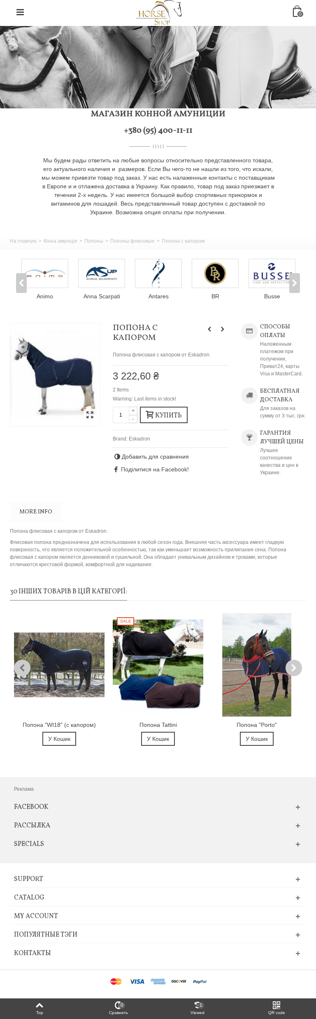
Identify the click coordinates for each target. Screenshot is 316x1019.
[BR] (214, 273)
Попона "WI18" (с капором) (59, 724)
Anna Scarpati (101, 296)
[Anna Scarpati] (101, 273)
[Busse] (271, 273)
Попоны (93, 241)
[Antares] (158, 273)
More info (35, 512)
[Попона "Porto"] (256, 665)
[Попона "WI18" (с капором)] (59, 665)
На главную (23, 241)
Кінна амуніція (60, 241)
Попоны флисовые (132, 241)
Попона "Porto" (257, 724)
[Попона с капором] (55, 374)
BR (215, 296)
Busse (272, 296)
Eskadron (139, 439)
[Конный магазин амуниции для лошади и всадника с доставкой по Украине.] (159, 12)
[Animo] (44, 273)
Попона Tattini (158, 724)
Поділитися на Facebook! (155, 469)
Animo (44, 296)
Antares (158, 296)
